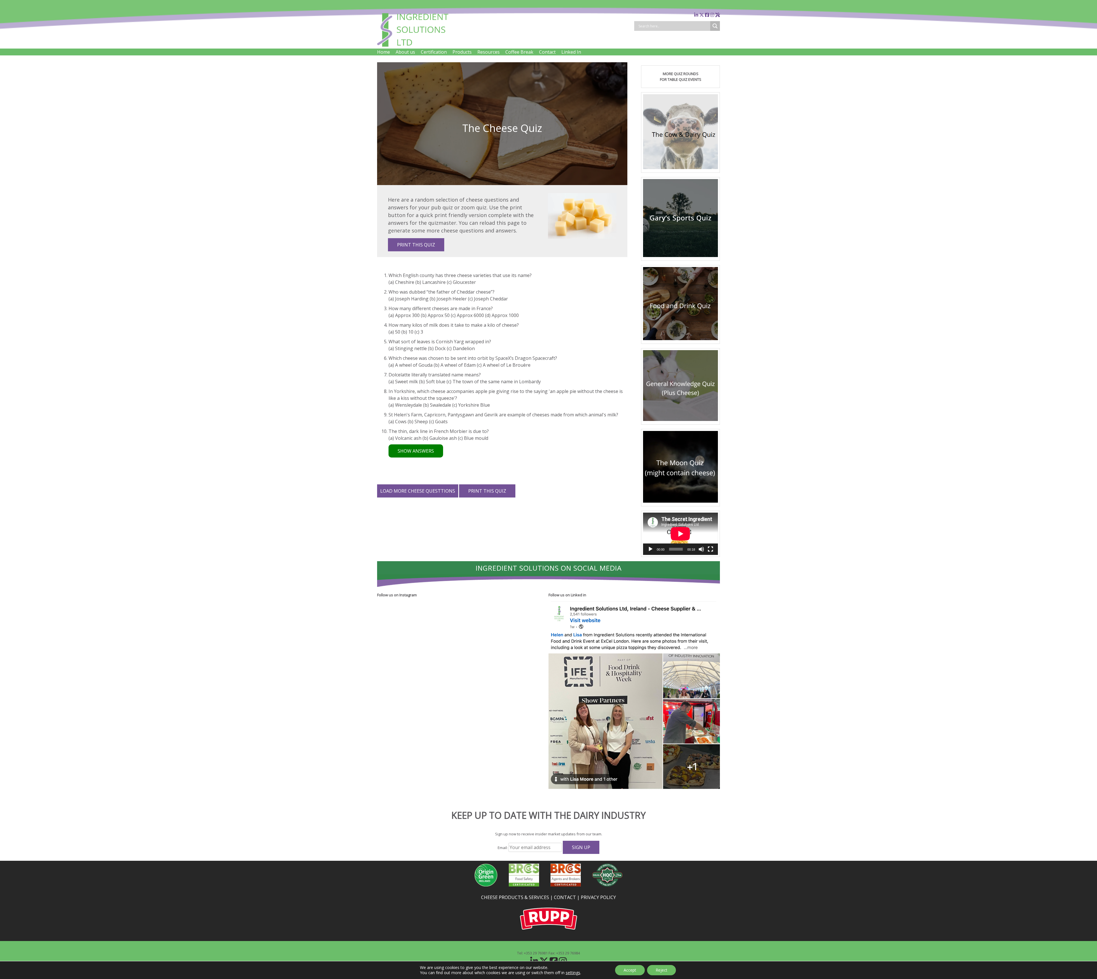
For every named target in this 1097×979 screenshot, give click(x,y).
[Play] (650, 549)
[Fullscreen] (710, 549)
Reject (661, 970)
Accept (630, 970)
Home (383, 52)
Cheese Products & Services (515, 897)
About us (405, 52)
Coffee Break (519, 52)
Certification (434, 52)
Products (462, 52)
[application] (680, 534)
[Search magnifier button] (715, 26)
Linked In (571, 52)
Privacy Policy (598, 897)
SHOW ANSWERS (416, 451)
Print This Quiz (416, 245)
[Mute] (701, 549)
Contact (547, 52)
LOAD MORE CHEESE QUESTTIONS (417, 491)
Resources (488, 52)
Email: (503, 847)
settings (573, 972)
